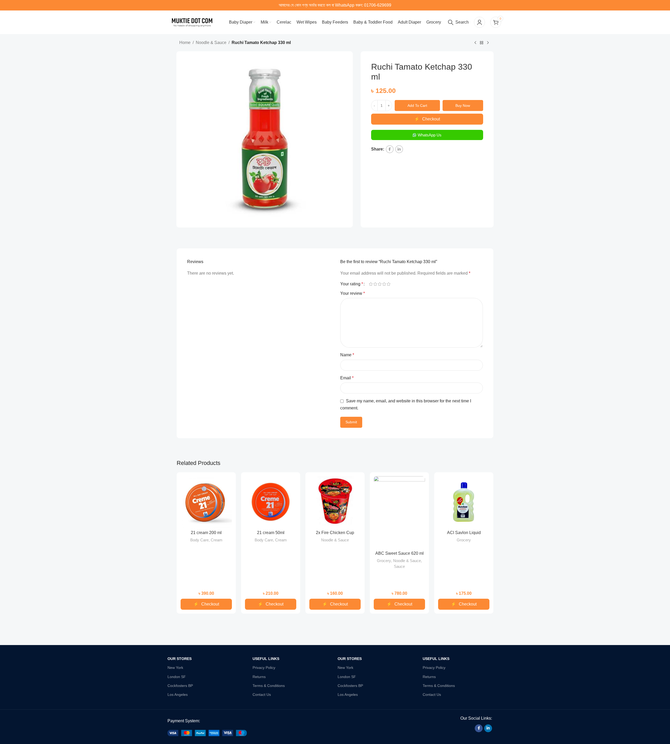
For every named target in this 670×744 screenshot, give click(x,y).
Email (347, 378)
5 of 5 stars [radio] (388, 284)
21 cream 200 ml (206, 532)
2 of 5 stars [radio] (375, 284)
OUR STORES (180, 659)
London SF (177, 677)
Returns (259, 677)
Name (347, 355)
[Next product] (488, 43)
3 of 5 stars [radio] (379, 284)
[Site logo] (192, 22)
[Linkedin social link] (399, 149)
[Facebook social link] (390, 149)
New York (175, 667)
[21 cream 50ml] (270, 502)
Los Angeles (178, 694)
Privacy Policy (264, 667)
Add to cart (417, 105)
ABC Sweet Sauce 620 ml (399, 553)
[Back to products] (481, 43)
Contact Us (262, 694)
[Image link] (207, 733)
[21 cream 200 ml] (206, 502)
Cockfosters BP (180, 686)
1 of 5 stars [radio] (370, 284)
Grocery (384, 560)
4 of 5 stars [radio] (384, 284)
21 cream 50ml (270, 532)
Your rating (351, 284)
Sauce (399, 566)
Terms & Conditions (269, 686)
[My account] (479, 22)
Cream (216, 540)
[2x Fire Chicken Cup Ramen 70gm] (335, 502)
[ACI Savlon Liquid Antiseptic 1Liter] (463, 502)
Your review (352, 293)
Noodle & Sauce (211, 42)
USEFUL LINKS (266, 659)
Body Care (199, 540)
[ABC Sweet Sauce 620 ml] (399, 512)
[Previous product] (475, 43)
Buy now (462, 105)
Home (185, 42)
